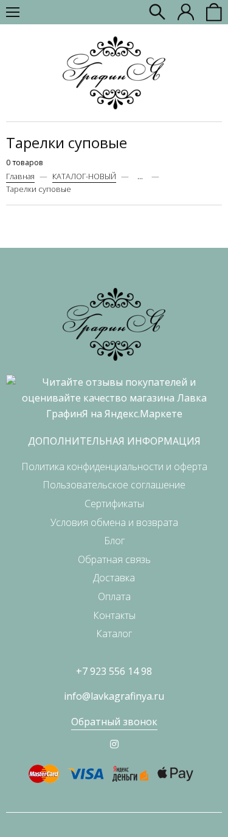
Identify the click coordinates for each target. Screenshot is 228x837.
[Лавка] (114, 72)
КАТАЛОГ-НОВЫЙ (84, 176)
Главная (20, 176)
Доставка (114, 577)
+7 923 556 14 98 (114, 671)
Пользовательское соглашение (114, 484)
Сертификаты (114, 503)
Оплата (114, 596)
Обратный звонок (114, 721)
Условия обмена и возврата (114, 522)
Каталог (114, 633)
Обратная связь (114, 559)
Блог (114, 540)
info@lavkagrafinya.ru (114, 696)
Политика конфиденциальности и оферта (114, 466)
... (140, 176)
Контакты (114, 615)
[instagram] (114, 744)
